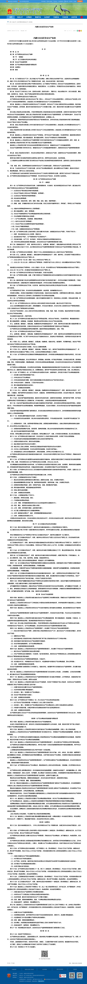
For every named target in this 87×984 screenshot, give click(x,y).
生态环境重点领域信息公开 (22, 22)
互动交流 (65, 17)
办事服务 (29, 17)
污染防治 (56, 17)
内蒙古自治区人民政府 (29, 969)
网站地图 (15, 973)
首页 (10, 17)
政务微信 (44, 1)
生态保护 (47, 17)
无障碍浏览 (61, 1)
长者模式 (80, 1)
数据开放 (38, 17)
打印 (9, 963)
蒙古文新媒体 (50, 1)
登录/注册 (70, 1)
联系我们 (15, 977)
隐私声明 (15, 975)
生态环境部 (44, 969)
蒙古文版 (66, 1)
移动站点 (55, 1)
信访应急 (30, 22)
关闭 (13, 963)
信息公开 (20, 17)
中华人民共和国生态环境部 (24, 1)
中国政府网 (14, 969)
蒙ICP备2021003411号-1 (38, 979)
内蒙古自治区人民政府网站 (12, 1)
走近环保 (74, 17)
